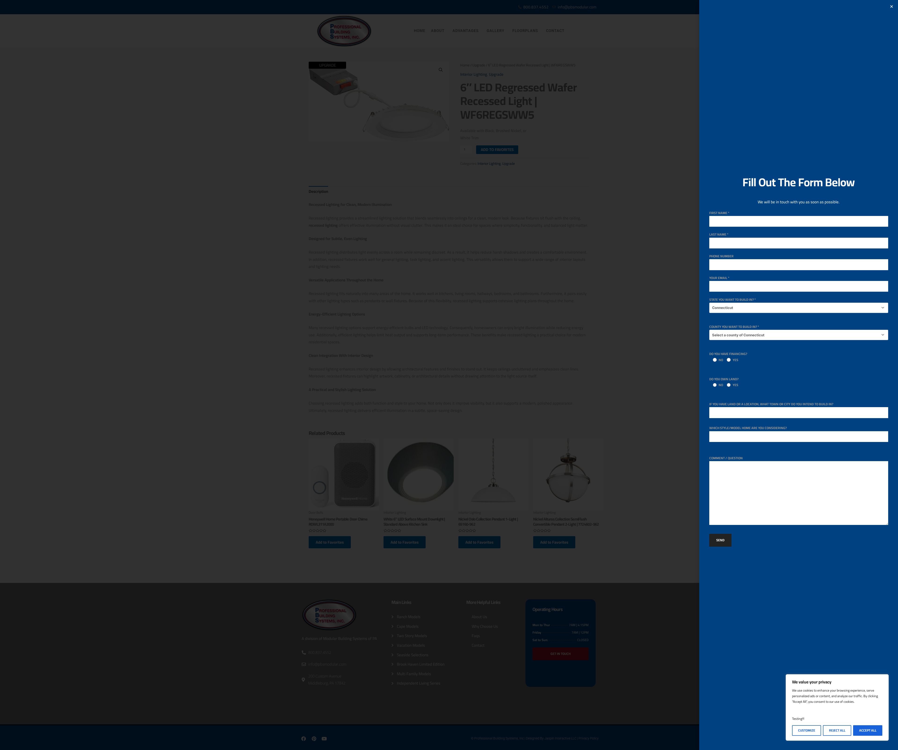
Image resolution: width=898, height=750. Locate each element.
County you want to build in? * (734, 327)
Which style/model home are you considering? (748, 428)
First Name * (719, 213)
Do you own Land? (724, 382)
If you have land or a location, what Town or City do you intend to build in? (771, 404)
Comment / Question (726, 458)
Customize (806, 730)
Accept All (867, 730)
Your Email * (719, 278)
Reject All (837, 730)
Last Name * (718, 234)
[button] (891, 6)
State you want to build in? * (732, 300)
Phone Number (721, 256)
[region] (837, 707)
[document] (449, 375)
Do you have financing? (728, 357)
